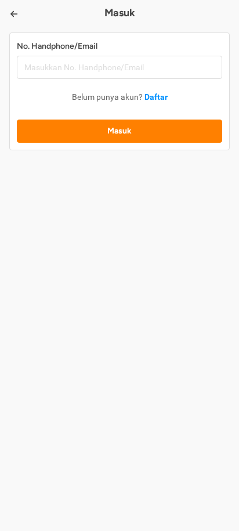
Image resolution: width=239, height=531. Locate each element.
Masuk (119, 131)
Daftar (156, 97)
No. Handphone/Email (57, 46)
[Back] (14, 14)
